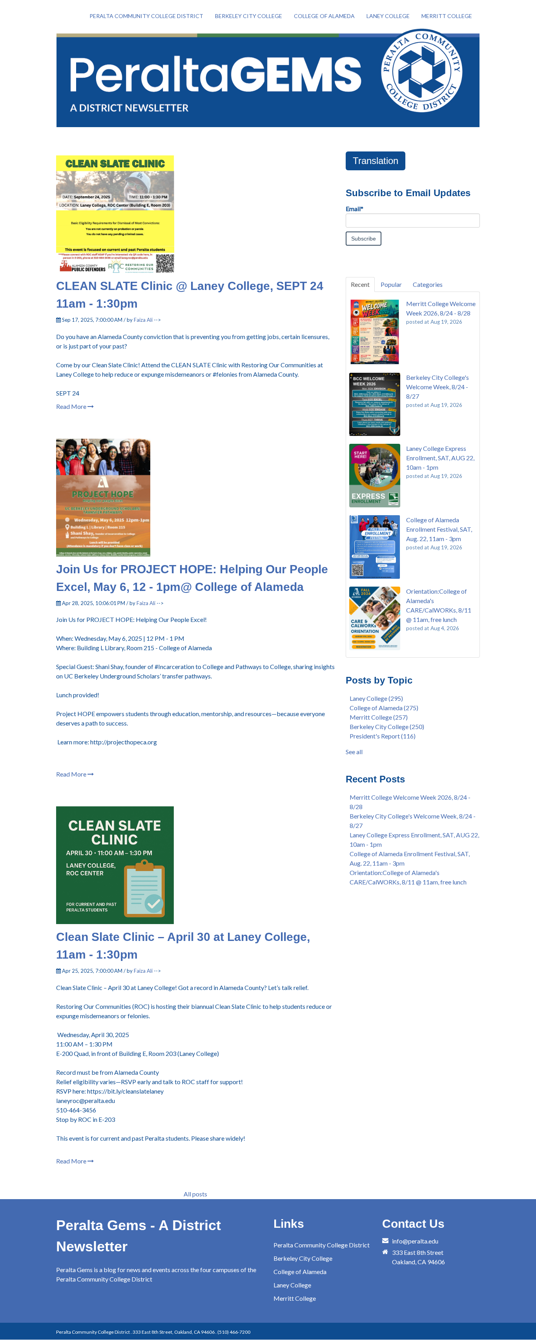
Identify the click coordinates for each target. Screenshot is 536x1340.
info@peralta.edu (415, 1241)
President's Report (383, 736)
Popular (391, 284)
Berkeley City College (387, 726)
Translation (375, 160)
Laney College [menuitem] (388, 16)
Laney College (376, 698)
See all (354, 751)
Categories (428, 284)
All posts (195, 1194)
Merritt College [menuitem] (446, 16)
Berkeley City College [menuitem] (248, 16)
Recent (360, 284)
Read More (72, 406)
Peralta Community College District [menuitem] (146, 16)
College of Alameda (384, 707)
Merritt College (379, 717)
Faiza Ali (143, 320)
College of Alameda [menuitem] (324, 16)
